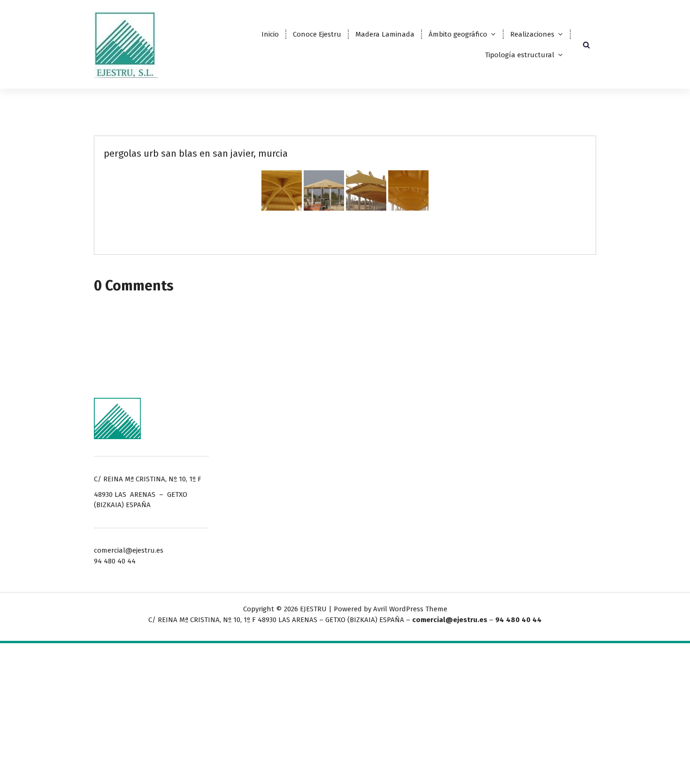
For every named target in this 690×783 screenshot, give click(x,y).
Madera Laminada (384, 34)
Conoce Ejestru (317, 34)
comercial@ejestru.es (449, 620)
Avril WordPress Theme (410, 609)
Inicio (270, 34)
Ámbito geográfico (458, 34)
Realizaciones (532, 34)
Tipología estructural (519, 55)
